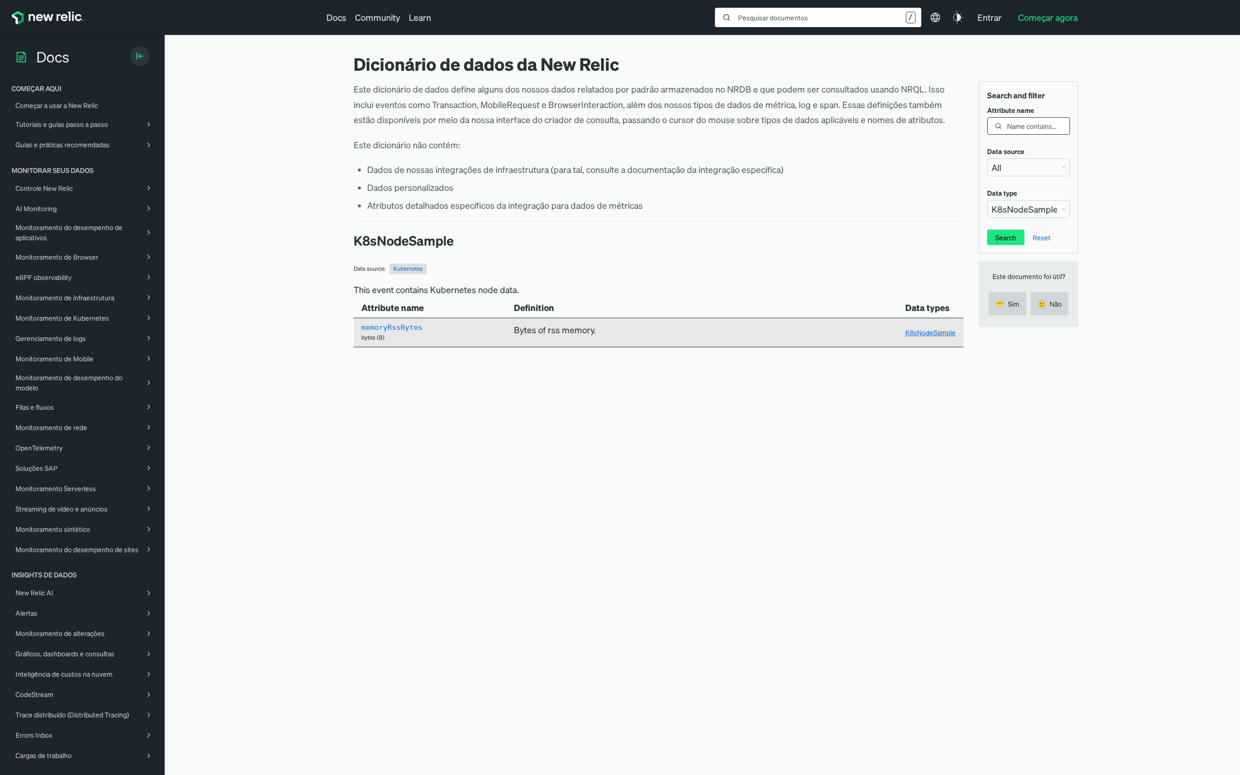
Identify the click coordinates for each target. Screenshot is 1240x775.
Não (1050, 303)
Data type (1002, 192)
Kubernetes (408, 268)
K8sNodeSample (930, 332)
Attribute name (1010, 110)
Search (1005, 237)
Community (377, 17)
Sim (1007, 303)
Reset (1042, 237)
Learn (420, 17)
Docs (336, 17)
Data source (1005, 151)
